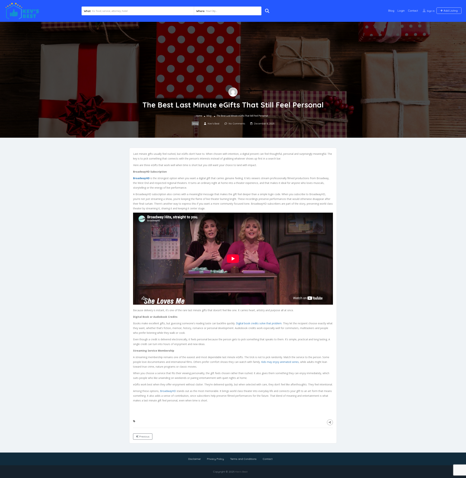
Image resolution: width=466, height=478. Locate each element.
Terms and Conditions (243, 459)
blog (209, 115)
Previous (144, 436)
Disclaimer (194, 459)
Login (401, 10)
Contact (413, 10)
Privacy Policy (215, 459)
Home (199, 115)
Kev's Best (241, 471)
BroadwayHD (168, 391)
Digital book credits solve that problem (259, 323)
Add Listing (450, 10)
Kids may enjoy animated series (280, 362)
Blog (391, 10)
